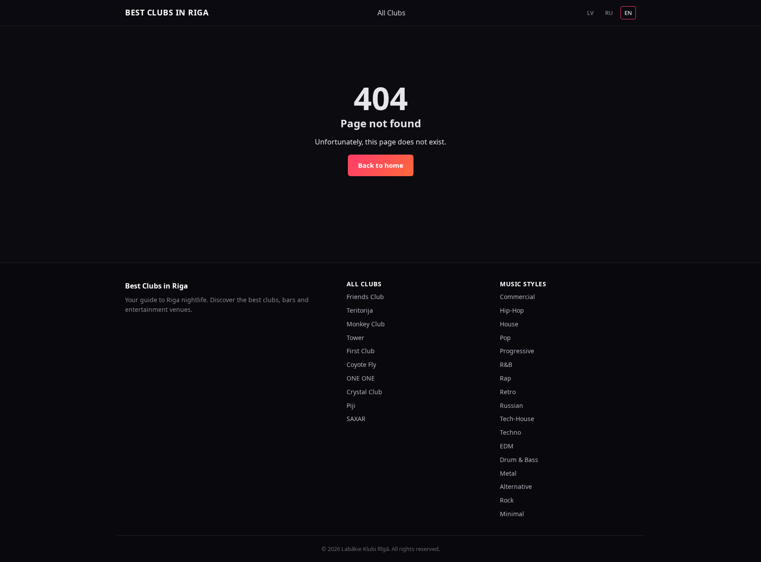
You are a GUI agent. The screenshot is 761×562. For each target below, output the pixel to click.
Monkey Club (366, 324)
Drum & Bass (519, 459)
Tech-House (517, 418)
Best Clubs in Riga (166, 12)
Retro (508, 392)
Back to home (380, 165)
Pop (505, 337)
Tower (355, 337)
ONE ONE (361, 378)
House (509, 324)
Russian (511, 405)
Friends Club (365, 296)
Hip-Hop (512, 310)
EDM (506, 446)
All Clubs (391, 13)
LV (590, 13)
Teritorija (360, 310)
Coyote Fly (361, 364)
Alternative (516, 486)
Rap (505, 378)
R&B (506, 364)
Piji (351, 405)
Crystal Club (364, 392)
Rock (506, 500)
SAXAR (356, 418)
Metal (508, 473)
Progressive (517, 351)
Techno (510, 432)
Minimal (512, 514)
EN (628, 13)
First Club (361, 351)
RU (609, 13)
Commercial (517, 296)
